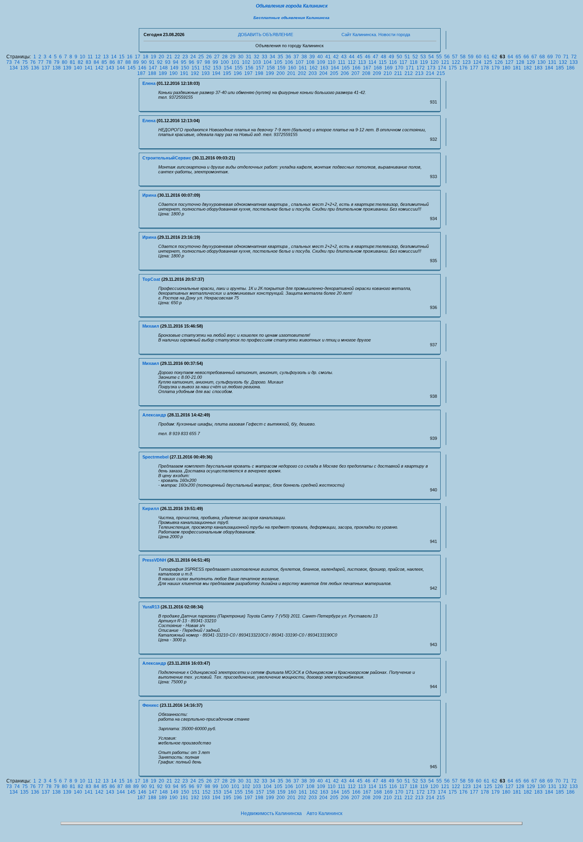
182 (528, 68)
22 (177, 56)
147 (153, 68)
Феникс (150, 705)
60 (478, 56)
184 (549, 68)
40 (320, 56)
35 (280, 56)
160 (292, 68)
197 (248, 73)
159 (281, 68)
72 (574, 56)
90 (144, 62)
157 (260, 68)
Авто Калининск (324, 813)
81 (72, 62)
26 (209, 56)
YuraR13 (150, 606)
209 (377, 73)
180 (506, 68)
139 (67, 68)
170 (399, 68)
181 (517, 68)
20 (161, 56)
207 (355, 73)
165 (345, 68)
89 (136, 62)
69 (550, 56)
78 (49, 62)
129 (531, 62)
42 (336, 56)
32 (256, 56)
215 (441, 73)
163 (324, 68)
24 (193, 56)
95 (183, 62)
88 (128, 62)
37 (296, 56)
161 (303, 68)
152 (206, 68)
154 (228, 68)
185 (560, 68)
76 (33, 62)
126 (499, 62)
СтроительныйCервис (166, 157)
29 (233, 56)
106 (289, 62)
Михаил (150, 326)
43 (344, 56)
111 (341, 62)
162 (313, 68)
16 (129, 56)
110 (332, 62)
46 (367, 56)
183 (538, 68)
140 (78, 68)
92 (160, 62)
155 (238, 68)
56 (447, 56)
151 (196, 68)
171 (410, 68)
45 (359, 56)
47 (375, 56)
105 (278, 62)
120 (434, 62)
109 (321, 62)
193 (205, 73)
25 (201, 56)
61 (486, 56)
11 (90, 56)
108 (310, 62)
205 (334, 73)
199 (270, 73)
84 (96, 62)
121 (445, 62)
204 (323, 73)
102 (246, 62)
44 (352, 56)
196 (238, 73)
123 (466, 62)
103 (257, 62)
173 (431, 68)
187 (141, 73)
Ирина (149, 195)
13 (106, 56)
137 (46, 68)
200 (280, 73)
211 (398, 73)
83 (88, 62)
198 (259, 73)
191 (184, 73)
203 (313, 73)
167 (367, 68)
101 (235, 62)
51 (407, 56)
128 (520, 62)
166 (356, 68)
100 (225, 62)
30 (241, 56)
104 (267, 62)
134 (14, 68)
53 (423, 56)
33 (264, 56)
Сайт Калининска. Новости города (375, 34)
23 (185, 56)
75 (25, 62)
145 (131, 68)
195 (227, 73)
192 (195, 73)
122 (456, 62)
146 (142, 68)
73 (9, 62)
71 (566, 56)
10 (82, 56)
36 (288, 56)
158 (271, 68)
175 (453, 68)
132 (563, 62)
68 (542, 56)
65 (518, 56)
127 (509, 62)
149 (174, 68)
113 (362, 62)
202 (302, 73)
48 (383, 56)
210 (388, 73)
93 (168, 62)
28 (225, 56)
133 (574, 62)
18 (145, 56)
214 (430, 73)
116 (393, 62)
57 (455, 56)
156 (249, 68)
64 (510, 56)
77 (41, 62)
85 (104, 62)
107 (299, 62)
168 (378, 68)
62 (494, 56)
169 (388, 68)
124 (477, 62)
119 (424, 62)
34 (272, 56)
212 (409, 73)
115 (383, 62)
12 (98, 56)
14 (114, 56)
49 (391, 56)
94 (175, 62)
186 (570, 68)
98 (207, 62)
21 (169, 56)
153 (217, 68)
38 (304, 56)
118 (414, 62)
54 (431, 56)
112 (352, 62)
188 (152, 73)
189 (163, 73)
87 (120, 62)
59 (471, 56)
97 (199, 62)
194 (216, 73)
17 (137, 56)
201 (291, 73)
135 (24, 68)
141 (88, 68)
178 (485, 68)
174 (442, 68)
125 (488, 62)
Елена (148, 83)
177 (474, 68)
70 (558, 56)
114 (372, 62)
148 (163, 68)
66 (526, 56)
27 (217, 56)
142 (99, 68)
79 (56, 62)
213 (419, 73)
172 (420, 68)
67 (534, 56)
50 (399, 56)
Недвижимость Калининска (271, 813)
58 (463, 56)
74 (17, 62)
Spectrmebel (155, 457)
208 (366, 73)
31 (248, 56)
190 (173, 73)
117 (403, 62)
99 (215, 62)
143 (110, 68)
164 (335, 68)
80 (64, 62)
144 (121, 68)
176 (463, 68)
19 (153, 56)
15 (122, 56)
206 (345, 73)
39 (312, 56)
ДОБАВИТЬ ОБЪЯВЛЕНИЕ (265, 34)
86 (112, 62)
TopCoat (151, 279)
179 (495, 68)
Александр (154, 414)
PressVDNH (154, 560)
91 (152, 62)
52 (415, 56)
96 (191, 62)
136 (35, 68)
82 (80, 62)
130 (541, 62)
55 (439, 56)
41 (328, 56)
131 (552, 62)
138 (56, 68)
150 (185, 68)
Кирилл (150, 508)
